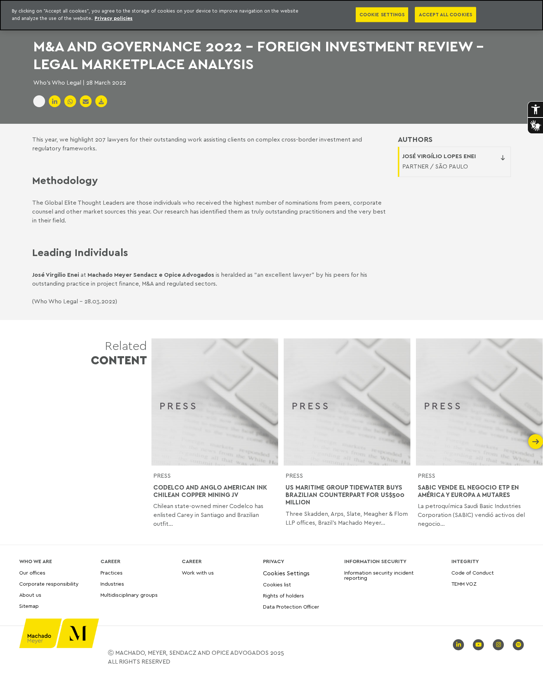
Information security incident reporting (379, 575)
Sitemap (29, 606)
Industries (112, 583)
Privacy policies (114, 18)
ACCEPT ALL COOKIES (445, 14)
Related (119, 352)
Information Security (375, 561)
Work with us (198, 573)
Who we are (35, 561)
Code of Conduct (472, 573)
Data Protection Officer (291, 606)
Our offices (32, 573)
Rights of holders (283, 595)
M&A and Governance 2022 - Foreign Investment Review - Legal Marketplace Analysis (258, 54)
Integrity (465, 561)
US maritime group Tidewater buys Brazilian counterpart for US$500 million (345, 495)
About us (30, 595)
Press (162, 475)
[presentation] (158, 441)
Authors (415, 139)
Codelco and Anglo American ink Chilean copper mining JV (210, 491)
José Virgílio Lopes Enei (439, 156)
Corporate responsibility (49, 583)
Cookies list (277, 584)
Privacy (273, 561)
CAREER (110, 561)
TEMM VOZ (464, 583)
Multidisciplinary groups (129, 595)
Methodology (65, 180)
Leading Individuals (80, 252)
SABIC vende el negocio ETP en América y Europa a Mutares (468, 491)
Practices (111, 573)
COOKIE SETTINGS (381, 14)
